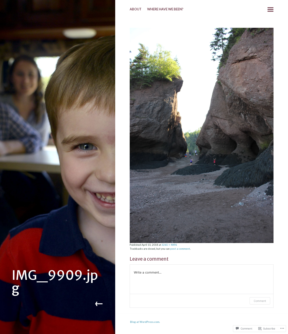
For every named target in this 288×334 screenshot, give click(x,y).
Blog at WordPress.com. (145, 321)
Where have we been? (165, 9)
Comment (260, 300)
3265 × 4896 (169, 244)
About (135, 9)
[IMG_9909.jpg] (202, 134)
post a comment (180, 248)
